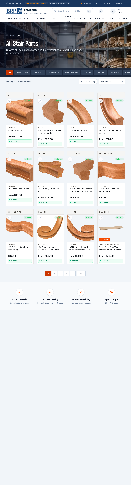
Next (81, 273)
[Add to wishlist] (9, 101)
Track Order (107, 3)
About (111, 19)
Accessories (80, 19)
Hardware (115, 72)
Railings (41, 19)
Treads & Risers (67, 18)
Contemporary (71, 72)
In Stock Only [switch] (89, 81)
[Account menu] (102, 11)
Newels (28, 19)
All (10, 72)
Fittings (87, 72)
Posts (54, 19)
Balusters (13, 19)
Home (8, 35)
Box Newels (54, 72)
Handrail (100, 72)
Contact (119, 3)
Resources (96, 19)
